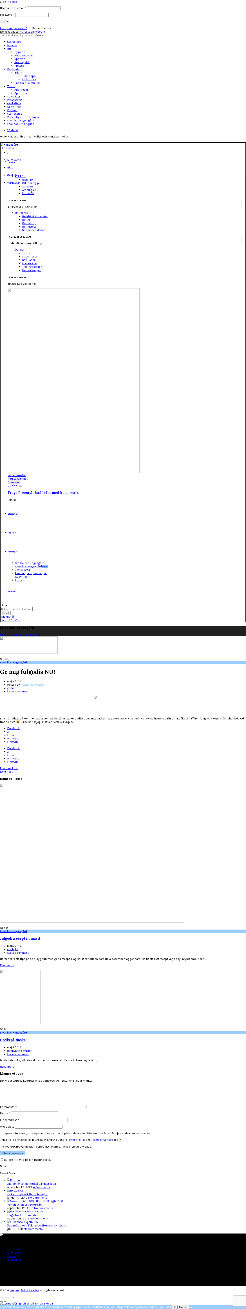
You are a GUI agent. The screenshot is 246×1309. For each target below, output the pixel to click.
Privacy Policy (76, 1139)
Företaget (12, 551)
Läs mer (183, 1307)
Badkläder (14, 69)
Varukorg (13, 182)
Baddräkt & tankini (27, 83)
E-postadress (9, 1120)
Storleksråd (14, 113)
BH (9, 48)
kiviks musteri (23, 1050)
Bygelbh (19, 52)
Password (7, 14)
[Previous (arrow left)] (1, 1301)
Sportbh (19, 59)
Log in (4, 21)
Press (18, 580)
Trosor (11, 86)
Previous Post (9, 768)
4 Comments (41, 1187)
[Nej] (190, 1307)
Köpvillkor (14, 106)
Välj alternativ (17, 475)
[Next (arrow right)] (5, 1301)
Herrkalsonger (31, 270)
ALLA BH (20, 176)
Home (4, 634)
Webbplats (7, 1126)
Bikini (18, 72)
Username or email (13, 8)
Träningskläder (32, 266)
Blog (10, 167)
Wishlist (12, 130)
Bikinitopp (29, 76)
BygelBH (27, 179)
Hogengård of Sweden (24, 1290)
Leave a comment (18, 691)
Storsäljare (14, 41)
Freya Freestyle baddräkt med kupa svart (43, 492)
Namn (5, 1113)
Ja (175, 1307)
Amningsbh (22, 62)
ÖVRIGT (19, 249)
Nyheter (12, 45)
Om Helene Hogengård (29, 563)
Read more (7, 965)
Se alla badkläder (33, 230)
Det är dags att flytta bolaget (27, 1194)
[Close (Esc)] (1, 1297)
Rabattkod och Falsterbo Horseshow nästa (36, 1225)
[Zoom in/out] (12, 1297)
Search (39, 35)
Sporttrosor (22, 93)
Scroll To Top (34, 1303)
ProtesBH (28, 193)
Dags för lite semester (22, 1215)
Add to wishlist (18, 478)
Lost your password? (13, 28)
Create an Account (33, 31)
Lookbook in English (20, 124)
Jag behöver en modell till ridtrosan (31, 1183)
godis (10, 688)
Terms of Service (102, 1139)
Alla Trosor (21, 89)
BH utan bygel (23, 55)
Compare (14, 482)
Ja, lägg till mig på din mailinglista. (27, 1159)
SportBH (27, 186)
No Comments (37, 1197)
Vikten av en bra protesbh (25, 1204)
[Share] (5, 1297)
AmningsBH (30, 190)
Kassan (11, 1256)
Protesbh (20, 65)
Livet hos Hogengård (20, 120)
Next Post (6, 771)
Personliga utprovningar (23, 117)
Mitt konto (14, 160)
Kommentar (8, 1107)
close (13, 1)
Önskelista (14, 103)
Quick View (15, 485)
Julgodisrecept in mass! (20, 938)
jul (16, 949)
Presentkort (14, 100)
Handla (11, 162)
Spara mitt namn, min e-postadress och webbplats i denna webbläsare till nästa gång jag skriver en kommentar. (77, 1133)
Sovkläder (13, 96)
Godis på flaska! (13, 1040)
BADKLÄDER (23, 213)
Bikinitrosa (29, 79)
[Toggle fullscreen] (8, 1297)
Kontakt (12, 110)
